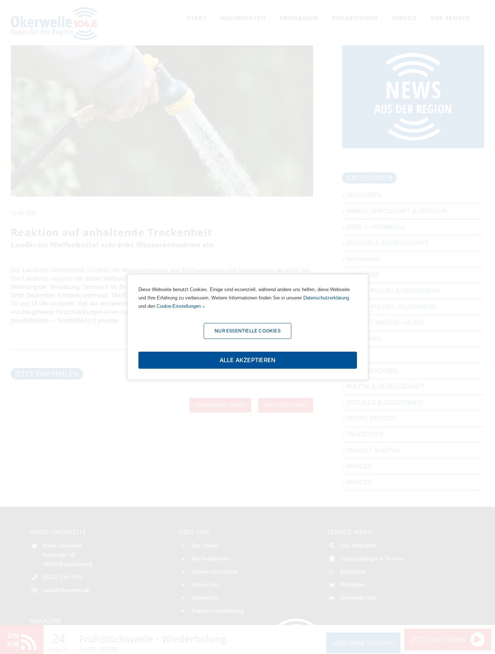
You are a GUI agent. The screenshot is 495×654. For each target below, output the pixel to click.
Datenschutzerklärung (326, 298)
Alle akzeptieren (248, 360)
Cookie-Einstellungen (179, 306)
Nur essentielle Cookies (247, 331)
